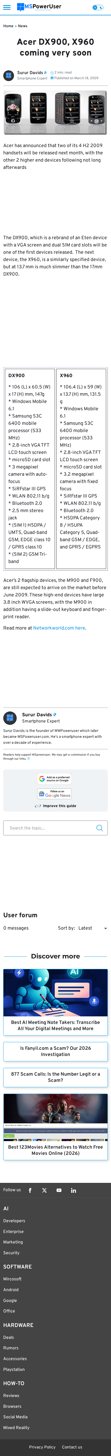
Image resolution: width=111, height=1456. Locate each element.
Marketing (13, 1242)
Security (11, 1253)
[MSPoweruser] (39, 7)
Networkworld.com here (59, 628)
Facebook (29, 1190)
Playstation (14, 1369)
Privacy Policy (42, 1447)
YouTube (59, 1190)
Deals (8, 1337)
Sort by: (66, 928)
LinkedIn (73, 1190)
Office (9, 1311)
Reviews (11, 1396)
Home (8, 26)
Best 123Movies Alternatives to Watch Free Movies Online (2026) (55, 1150)
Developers (14, 1221)
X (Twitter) (44, 1190)
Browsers (12, 1406)
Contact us (72, 1447)
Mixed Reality (16, 1428)
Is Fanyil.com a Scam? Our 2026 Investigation (55, 1051)
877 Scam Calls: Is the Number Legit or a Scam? (55, 1077)
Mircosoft (12, 1279)
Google (10, 1301)
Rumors (11, 1348)
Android (11, 1290)
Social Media (15, 1417)
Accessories (15, 1359)
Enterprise (13, 1232)
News (22, 26)
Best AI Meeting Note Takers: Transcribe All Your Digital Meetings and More (55, 1026)
